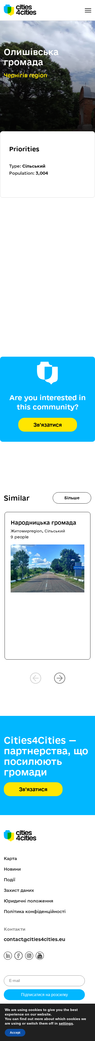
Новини (12, 869)
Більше (72, 498)
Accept (15, 1032)
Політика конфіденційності (35, 911)
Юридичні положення (28, 900)
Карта (10, 858)
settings (66, 1023)
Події (9, 879)
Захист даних (19, 890)
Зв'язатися (47, 425)
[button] (59, 678)
